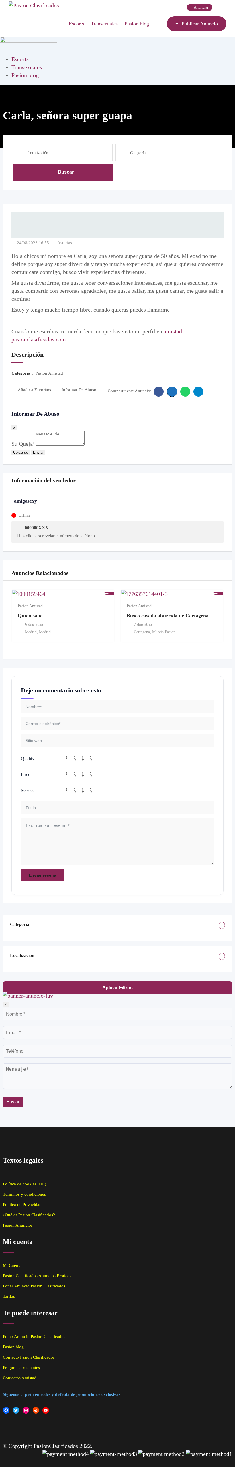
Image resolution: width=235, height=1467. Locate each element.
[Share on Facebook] (159, 392)
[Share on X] (172, 392)
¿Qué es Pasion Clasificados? (29, 1215)
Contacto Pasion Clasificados (29, 1357)
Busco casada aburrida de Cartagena (168, 615)
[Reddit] (36, 1410)
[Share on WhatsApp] (185, 392)
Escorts (76, 24)
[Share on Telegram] (198, 392)
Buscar (66, 172)
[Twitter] (16, 1410)
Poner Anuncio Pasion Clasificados (34, 1286)
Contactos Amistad (19, 1378)
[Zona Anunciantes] (159, 24)
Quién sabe (30, 615)
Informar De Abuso (79, 389)
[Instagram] (26, 1410)
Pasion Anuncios (18, 1225)
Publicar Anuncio (200, 24)
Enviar (38, 452)
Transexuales (104, 24)
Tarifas (9, 1296)
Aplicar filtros (117, 987)
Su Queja (23, 444)
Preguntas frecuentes (21, 1367)
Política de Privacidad (22, 1204)
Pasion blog (137, 24)
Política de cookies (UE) (24, 1184)
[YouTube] (45, 1410)
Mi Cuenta (12, 1265)
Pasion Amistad (30, 606)
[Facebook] (6, 1410)
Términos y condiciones (24, 1194)
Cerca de (20, 452)
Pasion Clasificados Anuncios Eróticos (37, 1275)
